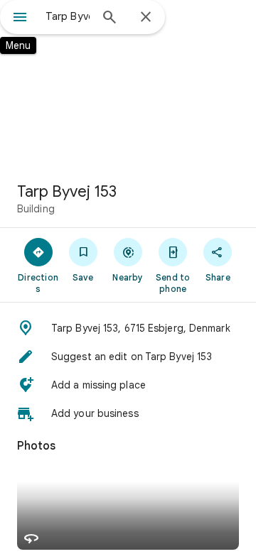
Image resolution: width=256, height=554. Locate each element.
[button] (128, 328)
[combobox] (68, 16)
